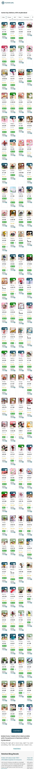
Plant (20, 17)
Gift (15, 17)
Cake (3, 17)
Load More (17, 731)
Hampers (26, 17)
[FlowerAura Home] (7, 3)
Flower (9, 17)
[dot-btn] (2, 50)
